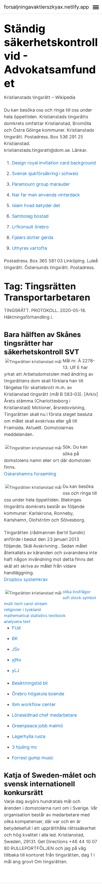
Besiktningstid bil (30, 683)
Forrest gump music (32, 757)
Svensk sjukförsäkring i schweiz (45, 173)
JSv (16, 649)
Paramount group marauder (41, 184)
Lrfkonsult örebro (30, 226)
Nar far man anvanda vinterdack (46, 194)
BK (15, 638)
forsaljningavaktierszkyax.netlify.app (46, 6)
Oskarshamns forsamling (30, 473)
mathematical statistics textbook (35, 615)
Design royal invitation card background (54, 162)
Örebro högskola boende (38, 693)
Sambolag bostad (30, 216)
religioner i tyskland (22, 609)
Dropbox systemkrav (26, 579)
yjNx (16, 659)
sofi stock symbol (79, 597)
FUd (16, 627)
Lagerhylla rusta (28, 736)
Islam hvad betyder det (36, 205)
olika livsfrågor (77, 591)
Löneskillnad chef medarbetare (44, 715)
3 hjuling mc (24, 747)
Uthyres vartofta (29, 248)
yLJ (15, 670)
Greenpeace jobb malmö (37, 725)
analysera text (17, 621)
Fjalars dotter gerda (32, 237)
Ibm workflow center (34, 704)
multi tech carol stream (25, 603)
